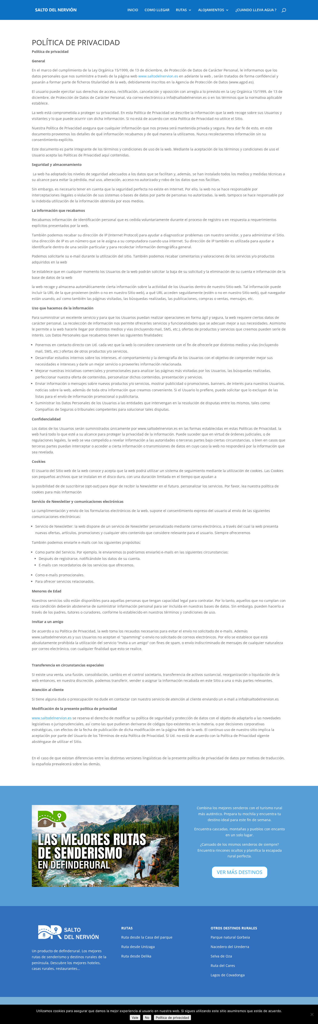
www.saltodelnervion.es (158, 76)
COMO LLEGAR (157, 10)
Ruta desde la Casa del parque (146, 937)
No (147, 1018)
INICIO (132, 10)
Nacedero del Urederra (230, 946)
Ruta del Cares (223, 965)
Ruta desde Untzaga (138, 946)
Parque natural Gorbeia (230, 937)
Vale (135, 1018)
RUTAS (181, 10)
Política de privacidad (172, 1018)
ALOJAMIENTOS (211, 10)
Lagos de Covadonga (228, 975)
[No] (311, 1014)
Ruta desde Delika (136, 956)
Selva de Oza (221, 956)
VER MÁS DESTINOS (239, 872)
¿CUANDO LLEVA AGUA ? (256, 10)
